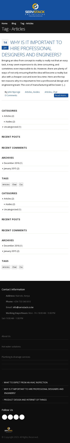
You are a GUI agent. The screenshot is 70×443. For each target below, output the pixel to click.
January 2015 (10, 168)
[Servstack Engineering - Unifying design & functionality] (35, 10)
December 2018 (11, 163)
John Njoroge (14, 92)
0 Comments (11, 95)
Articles (28, 92)
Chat (55, 92)
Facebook (4, 417)
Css (21, 184)
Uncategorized (11, 126)
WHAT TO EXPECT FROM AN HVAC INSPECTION (26, 382)
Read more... (61, 95)
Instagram (21, 417)
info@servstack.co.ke (23, 307)
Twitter (10, 417)
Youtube (16, 417)
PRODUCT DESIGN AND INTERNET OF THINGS (25, 399)
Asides (36, 92)
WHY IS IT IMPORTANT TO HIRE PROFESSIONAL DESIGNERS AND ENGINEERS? (32, 48)
